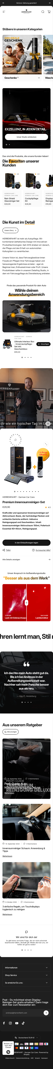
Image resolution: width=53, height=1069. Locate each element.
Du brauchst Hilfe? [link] (43, 550)
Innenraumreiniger (11, 807)
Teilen (8, 550)
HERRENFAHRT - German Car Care (18, 497)
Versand (37, 1058)
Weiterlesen (9, 793)
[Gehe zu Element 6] (29, 491)
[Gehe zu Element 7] (32, 491)
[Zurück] (3, 3)
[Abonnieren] (46, 1012)
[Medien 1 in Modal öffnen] (46, 444)
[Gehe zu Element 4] (23, 491)
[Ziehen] (26, 602)
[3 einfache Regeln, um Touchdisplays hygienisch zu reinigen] (26, 880)
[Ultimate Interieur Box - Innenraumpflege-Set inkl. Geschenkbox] (7, 344)
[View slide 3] (27, 357)
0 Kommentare (33, 779)
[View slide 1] (22, 357)
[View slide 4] (30, 357)
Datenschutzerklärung (22, 1058)
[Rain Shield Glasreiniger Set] (12, 180)
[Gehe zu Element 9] (38, 491)
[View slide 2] (25, 357)
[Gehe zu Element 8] (35, 491)
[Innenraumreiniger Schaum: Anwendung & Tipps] (26, 822)
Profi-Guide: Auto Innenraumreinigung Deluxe (22, 785)
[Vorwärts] (49, 3)
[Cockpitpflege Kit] (32, 180)
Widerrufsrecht (9, 1058)
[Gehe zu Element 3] (20, 491)
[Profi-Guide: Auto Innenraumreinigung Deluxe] (26, 769)
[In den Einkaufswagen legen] (17, 186)
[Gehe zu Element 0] (14, 491)
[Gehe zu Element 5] (26, 491)
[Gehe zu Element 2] (17, 491)
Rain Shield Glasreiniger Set (11, 199)
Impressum (44, 1058)
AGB (32, 1058)
